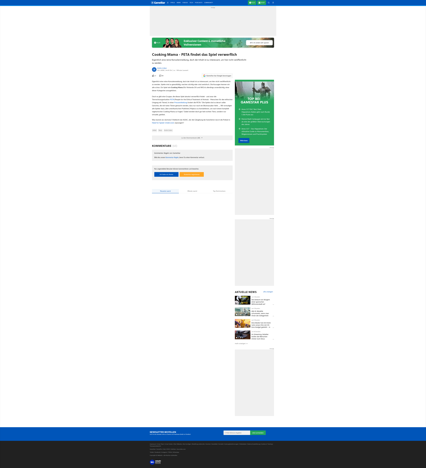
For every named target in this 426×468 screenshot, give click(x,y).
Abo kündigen (187, 444)
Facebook (157, 452)
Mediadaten (242, 444)
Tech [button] (191, 3)
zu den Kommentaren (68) (190, 138)
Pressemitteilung (180, 102)
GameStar (153, 449)
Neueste (165, 191)
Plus (253, 3)
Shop (263, 3)
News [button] (179, 3)
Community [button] (208, 3)
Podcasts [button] (198, 3)
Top (219, 191)
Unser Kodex (169, 444)
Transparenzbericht (155, 446)
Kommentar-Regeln (172, 157)
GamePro (159, 449)
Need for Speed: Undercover (163, 122)
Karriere (208, 444)
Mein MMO (166, 449)
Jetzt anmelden (258, 433)
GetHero (173, 449)
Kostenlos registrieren (192, 174)
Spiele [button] (172, 3)
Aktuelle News (246, 292)
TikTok (170, 452)
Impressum (153, 444)
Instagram (164, 452)
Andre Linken (162, 68)
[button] (168, 2)
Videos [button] (185, 3)
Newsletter (214, 444)
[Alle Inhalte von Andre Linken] (154, 69)
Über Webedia (178, 444)
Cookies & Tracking (266, 444)
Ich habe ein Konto (166, 174)
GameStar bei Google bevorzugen (218, 76)
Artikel (154, 130)
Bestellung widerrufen (198, 444)
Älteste (192, 191)
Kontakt (221, 444)
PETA (172, 99)
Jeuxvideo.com (181, 449)
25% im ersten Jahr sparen (259, 43)
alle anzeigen (268, 292)
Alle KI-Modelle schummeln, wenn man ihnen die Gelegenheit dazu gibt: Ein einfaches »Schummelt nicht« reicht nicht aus (261, 316)
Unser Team (160, 444)
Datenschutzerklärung (253, 444)
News (160, 130)
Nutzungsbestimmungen (231, 444)
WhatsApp (176, 452)
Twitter (152, 452)
